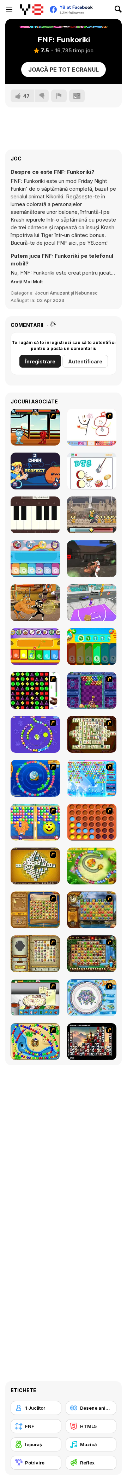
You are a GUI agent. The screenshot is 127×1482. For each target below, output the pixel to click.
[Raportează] (59, 96)
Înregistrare (40, 361)
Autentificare (85, 361)
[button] (27, 281)
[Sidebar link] (9, 9)
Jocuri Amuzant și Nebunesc (66, 293)
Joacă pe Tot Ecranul (63, 69)
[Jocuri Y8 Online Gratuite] (31, 9)
